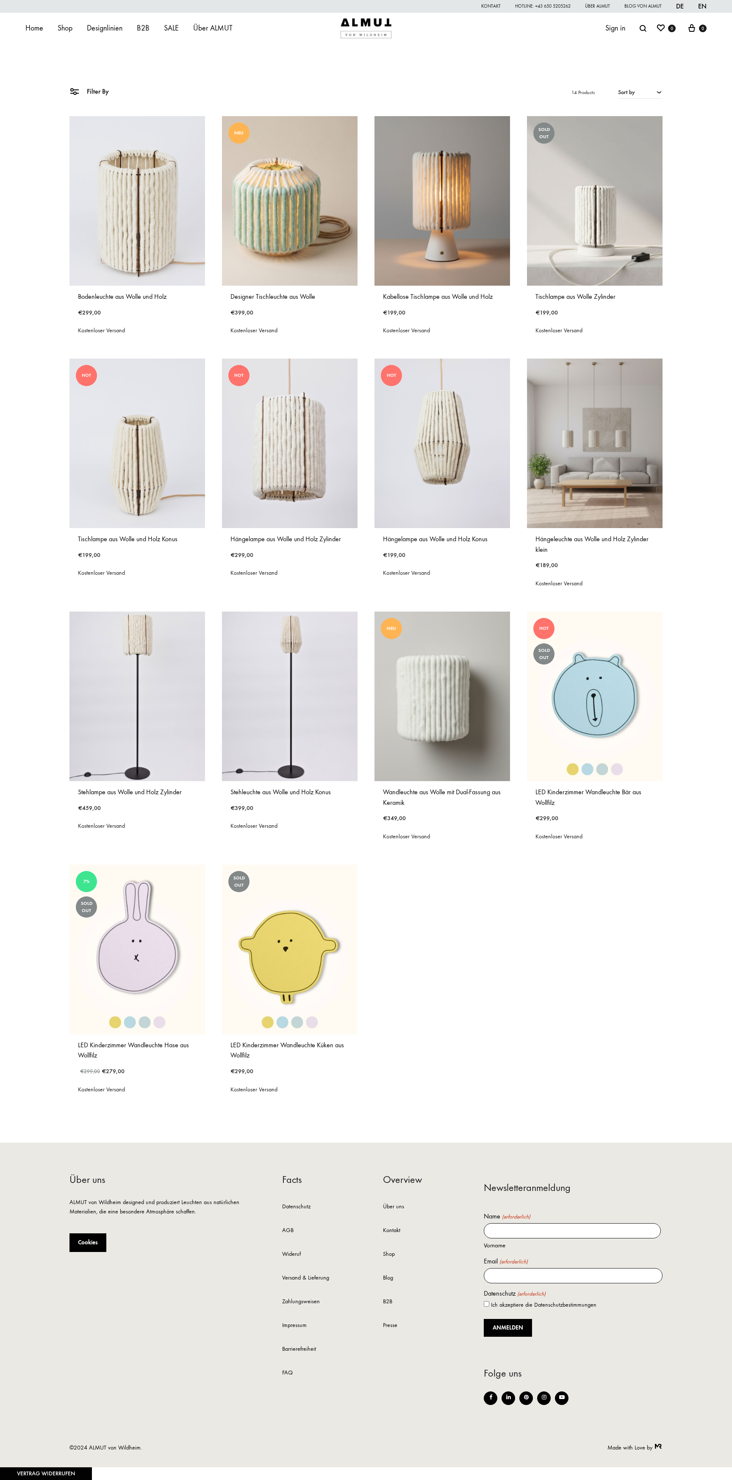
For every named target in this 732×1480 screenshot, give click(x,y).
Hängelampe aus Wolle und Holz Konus (435, 539)
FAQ (287, 1373)
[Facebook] (490, 1398)
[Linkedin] (508, 1398)
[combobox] (640, 92)
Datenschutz (296, 1207)
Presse (390, 1325)
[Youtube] (561, 1398)
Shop (65, 28)
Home (34, 28)
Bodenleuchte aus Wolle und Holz (122, 296)
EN (702, 6)
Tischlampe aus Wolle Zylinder (575, 296)
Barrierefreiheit (299, 1349)
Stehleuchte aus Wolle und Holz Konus (280, 792)
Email (505, 1261)
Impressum (294, 1325)
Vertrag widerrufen (46, 1473)
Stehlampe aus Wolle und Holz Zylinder (130, 792)
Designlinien (104, 28)
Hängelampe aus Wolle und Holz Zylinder (285, 539)
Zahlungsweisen (301, 1302)
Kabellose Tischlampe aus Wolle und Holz (438, 296)
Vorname (494, 1245)
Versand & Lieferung (305, 1278)
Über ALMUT (597, 6)
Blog (388, 1278)
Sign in (615, 28)
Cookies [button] (88, 1242)
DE (680, 6)
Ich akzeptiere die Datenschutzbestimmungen (543, 1304)
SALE (171, 28)
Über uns (393, 1207)
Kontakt (491, 6)
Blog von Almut (643, 6)
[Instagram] (544, 1398)
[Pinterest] (526, 1398)
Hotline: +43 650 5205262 (543, 6)
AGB (288, 1230)
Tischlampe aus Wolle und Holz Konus (127, 539)
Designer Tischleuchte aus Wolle (272, 296)
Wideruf (291, 1254)
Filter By (97, 91)
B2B (143, 28)
